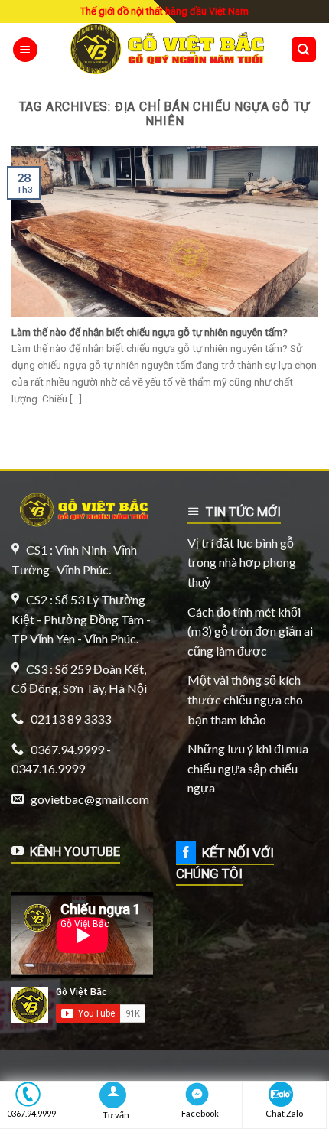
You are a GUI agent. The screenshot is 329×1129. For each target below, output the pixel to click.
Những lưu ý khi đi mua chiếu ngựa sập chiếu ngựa (247, 768)
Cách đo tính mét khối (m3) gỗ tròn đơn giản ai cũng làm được (250, 631)
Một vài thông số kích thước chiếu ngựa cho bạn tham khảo (245, 699)
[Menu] (25, 50)
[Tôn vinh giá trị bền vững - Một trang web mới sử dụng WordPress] (164, 49)
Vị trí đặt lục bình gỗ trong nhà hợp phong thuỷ (241, 562)
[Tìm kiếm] (304, 50)
